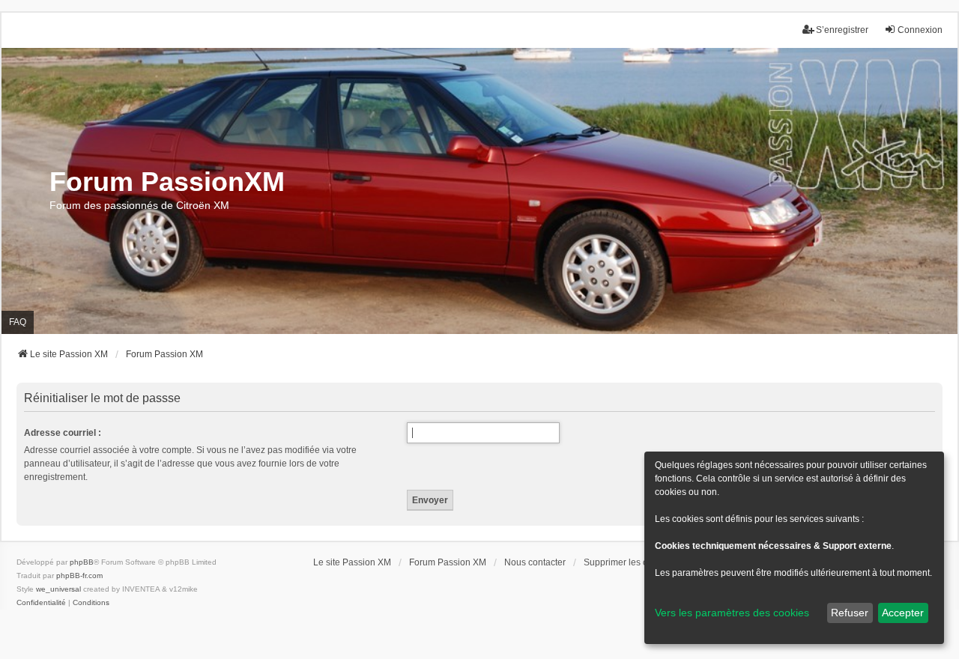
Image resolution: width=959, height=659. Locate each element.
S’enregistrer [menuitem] (842, 30)
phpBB (82, 562)
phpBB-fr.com (79, 575)
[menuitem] (41, 603)
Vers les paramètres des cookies (732, 613)
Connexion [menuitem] (920, 30)
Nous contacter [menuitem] (535, 562)
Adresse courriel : (62, 433)
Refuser (849, 613)
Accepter (903, 613)
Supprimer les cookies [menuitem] (629, 562)
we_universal (58, 589)
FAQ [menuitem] (17, 322)
